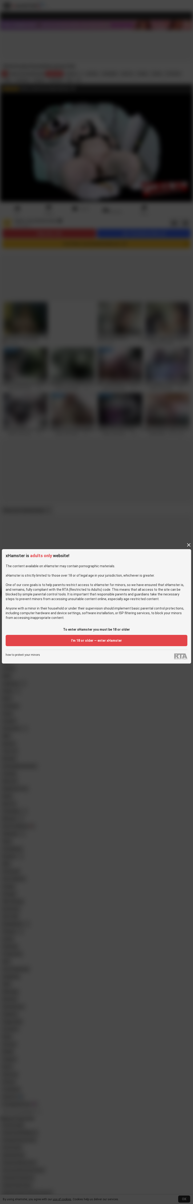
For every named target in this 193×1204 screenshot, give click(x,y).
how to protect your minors (23, 654)
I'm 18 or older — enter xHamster (96, 640)
